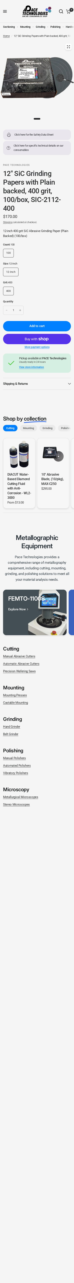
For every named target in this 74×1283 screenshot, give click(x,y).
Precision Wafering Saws (19, 671)
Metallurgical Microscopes (20, 797)
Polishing (55, 26)
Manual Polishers (14, 758)
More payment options (37, 347)
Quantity (8, 301)
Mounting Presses (15, 695)
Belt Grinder (10, 734)
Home (6, 36)
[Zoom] (68, 47)
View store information (31, 367)
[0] (68, 11)
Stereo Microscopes (16, 804)
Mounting (25, 26)
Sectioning (9, 26)
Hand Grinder (11, 727)
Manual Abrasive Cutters (19, 656)
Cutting (10, 428)
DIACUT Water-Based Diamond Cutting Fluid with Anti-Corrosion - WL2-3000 (19, 486)
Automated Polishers (17, 765)
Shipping (7, 222)
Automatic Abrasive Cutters (21, 664)
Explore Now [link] (17, 609)
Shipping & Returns (15, 384)
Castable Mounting (15, 703)
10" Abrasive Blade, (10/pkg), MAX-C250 (52, 479)
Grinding (40, 26)
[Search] (61, 11)
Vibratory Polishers (15, 773)
